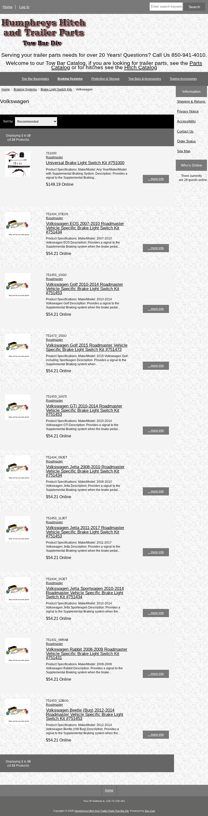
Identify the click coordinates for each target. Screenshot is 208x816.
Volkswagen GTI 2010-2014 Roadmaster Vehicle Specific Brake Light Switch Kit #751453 (84, 410)
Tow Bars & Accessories (144, 79)
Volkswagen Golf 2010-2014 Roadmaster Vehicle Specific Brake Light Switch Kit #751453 (84, 288)
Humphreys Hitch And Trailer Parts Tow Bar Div (102, 810)
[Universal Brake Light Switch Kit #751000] (17, 175)
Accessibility (186, 121)
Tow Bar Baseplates (35, 79)
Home (7, 7)
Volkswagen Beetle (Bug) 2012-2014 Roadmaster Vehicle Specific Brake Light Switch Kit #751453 (84, 714)
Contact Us (185, 131)
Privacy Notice (188, 111)
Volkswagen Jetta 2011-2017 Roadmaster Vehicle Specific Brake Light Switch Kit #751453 (85, 531)
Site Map (183, 151)
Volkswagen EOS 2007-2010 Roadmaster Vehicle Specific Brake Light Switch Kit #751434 (85, 227)
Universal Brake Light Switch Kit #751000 (85, 162)
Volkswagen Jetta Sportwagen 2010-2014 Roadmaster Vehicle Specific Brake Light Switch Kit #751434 (85, 592)
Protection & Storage (105, 79)
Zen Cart (150, 810)
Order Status (186, 141)
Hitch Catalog (140, 67)
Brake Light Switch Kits (56, 89)
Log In (24, 7)
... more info (156, 178)
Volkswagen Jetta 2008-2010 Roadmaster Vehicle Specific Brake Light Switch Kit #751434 (85, 470)
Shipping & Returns (191, 101)
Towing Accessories (183, 79)
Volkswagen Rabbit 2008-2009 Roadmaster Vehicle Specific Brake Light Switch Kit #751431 (86, 653)
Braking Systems (25, 89)
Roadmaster (54, 157)
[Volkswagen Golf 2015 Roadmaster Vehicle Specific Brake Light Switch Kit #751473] (17, 358)
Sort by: (8, 121)
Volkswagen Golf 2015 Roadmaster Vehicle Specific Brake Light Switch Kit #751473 (86, 347)
